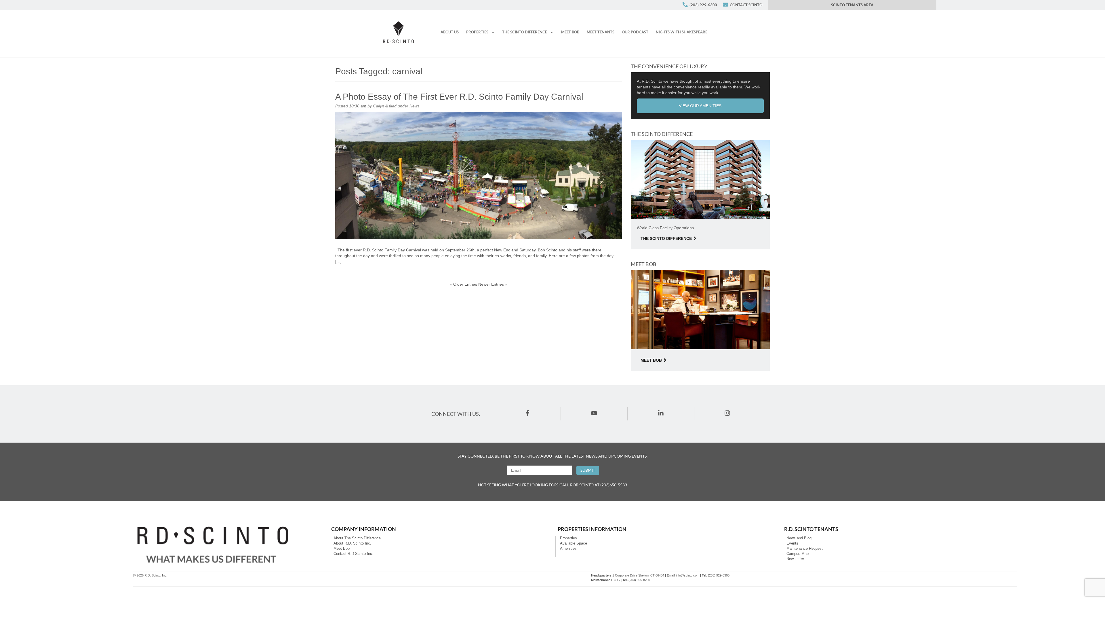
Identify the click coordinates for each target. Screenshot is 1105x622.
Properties (568, 538)
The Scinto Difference (524, 32)
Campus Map (797, 554)
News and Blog (798, 538)
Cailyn (378, 106)
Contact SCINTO (746, 5)
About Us (450, 32)
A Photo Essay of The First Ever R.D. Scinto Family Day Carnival (459, 96)
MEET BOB (570, 32)
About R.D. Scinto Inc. (352, 543)
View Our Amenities (700, 105)
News (414, 106)
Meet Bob (651, 360)
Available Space (573, 543)
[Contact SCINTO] (725, 4)
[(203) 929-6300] (685, 4)
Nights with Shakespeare (681, 32)
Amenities (568, 549)
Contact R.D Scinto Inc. (353, 554)
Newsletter (795, 559)
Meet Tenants (600, 32)
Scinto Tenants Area (852, 5)
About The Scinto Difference (357, 538)
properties (477, 32)
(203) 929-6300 (703, 5)
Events (792, 543)
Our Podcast (635, 32)
